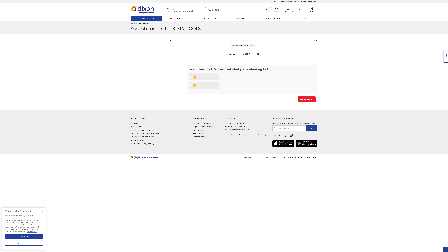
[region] (24, 229)
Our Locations (199, 130)
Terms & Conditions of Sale (143, 130)
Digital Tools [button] (209, 19)
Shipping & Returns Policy (142, 137)
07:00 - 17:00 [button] (173, 11)
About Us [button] (301, 19)
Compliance (136, 123)
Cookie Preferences (247, 157)
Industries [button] (241, 19)
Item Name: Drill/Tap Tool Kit (242, 45)
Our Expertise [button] (176, 19)
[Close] (42, 211)
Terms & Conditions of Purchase (145, 133)
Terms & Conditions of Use (265, 157)
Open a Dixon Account (288, 2)
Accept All (24, 237)
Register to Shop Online (307, 2)
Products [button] (146, 18)
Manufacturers (272, 19)
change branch (188, 11)
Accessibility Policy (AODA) (142, 143)
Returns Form (199, 133)
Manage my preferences (24, 243)
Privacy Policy (137, 126)
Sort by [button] (312, 40)
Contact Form (199, 137)
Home (133, 23)
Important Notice (138, 140)
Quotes (274, 2)
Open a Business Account (204, 123)
